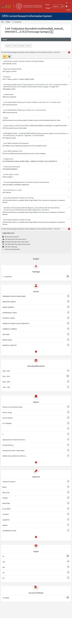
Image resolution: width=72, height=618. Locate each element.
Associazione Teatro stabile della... (35, 450)
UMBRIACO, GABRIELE (35, 329)
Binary (35, 487)
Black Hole (35, 492)
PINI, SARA (35, 334)
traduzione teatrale (35, 481)
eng (35, 561)
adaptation (35, 519)
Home (47, 5)
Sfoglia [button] (47, 8)
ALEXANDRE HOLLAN (35, 530)
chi (35, 572)
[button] (36, 352)
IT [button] (66, 3)
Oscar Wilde (35, 509)
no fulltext (35, 597)
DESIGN (35, 498)
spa (35, 567)
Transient (35, 514)
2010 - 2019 (35, 376)
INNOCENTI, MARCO (35, 301)
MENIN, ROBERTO (35, 307)
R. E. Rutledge (35, 423)
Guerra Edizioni (35, 418)
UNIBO (8, 22)
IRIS (2, 22)
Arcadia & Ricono (35, 445)
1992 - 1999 (35, 387)
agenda (35, 525)
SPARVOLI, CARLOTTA (35, 345)
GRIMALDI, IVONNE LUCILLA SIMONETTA (35, 323)
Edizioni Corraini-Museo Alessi (35, 407)
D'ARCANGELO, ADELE (35, 312)
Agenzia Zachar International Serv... (35, 439)
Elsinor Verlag (35, 412)
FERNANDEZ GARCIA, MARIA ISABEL (35, 296)
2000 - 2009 (35, 382)
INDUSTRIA (35, 503)
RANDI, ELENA (35, 340)
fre (35, 578)
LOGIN (68, 10)
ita (35, 556)
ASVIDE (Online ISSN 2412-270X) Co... (35, 456)
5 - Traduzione (16, 22)
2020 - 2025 (35, 371)
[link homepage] (6, 6)
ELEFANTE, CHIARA (35, 318)
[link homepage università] (28, 6)
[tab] (4, 56)
